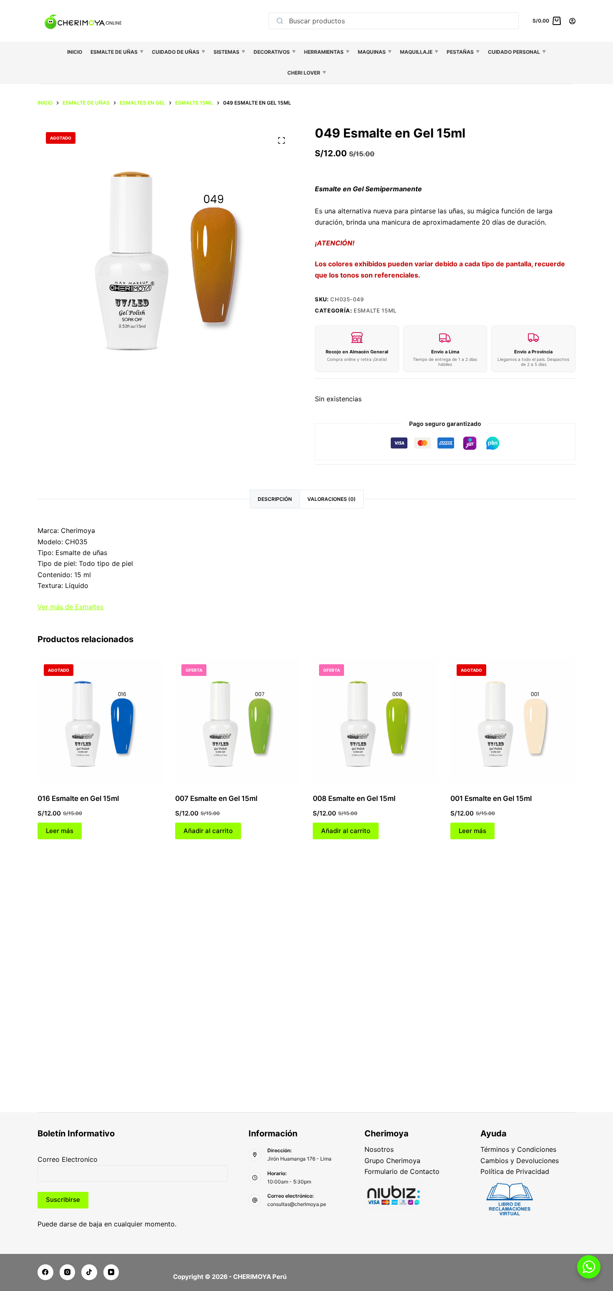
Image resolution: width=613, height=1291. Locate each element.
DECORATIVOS (275, 52)
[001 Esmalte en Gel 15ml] (512, 720)
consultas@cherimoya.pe (296, 1204)
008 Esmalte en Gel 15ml (354, 798)
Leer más (59, 831)
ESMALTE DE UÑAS (116, 52)
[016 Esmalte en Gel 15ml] (100, 720)
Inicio (74, 52)
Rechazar (84, 1260)
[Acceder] (572, 21)
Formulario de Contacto (402, 1171)
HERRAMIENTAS (326, 52)
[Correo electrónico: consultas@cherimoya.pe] (255, 1200)
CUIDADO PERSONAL (517, 52)
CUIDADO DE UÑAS (178, 52)
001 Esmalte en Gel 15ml (491, 798)
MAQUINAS (375, 52)
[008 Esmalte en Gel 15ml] (375, 720)
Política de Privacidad (514, 1171)
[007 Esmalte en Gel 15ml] (237, 720)
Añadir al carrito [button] (208, 831)
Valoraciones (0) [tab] (331, 499)
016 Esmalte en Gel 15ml (78, 798)
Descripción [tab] (275, 499)
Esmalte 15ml (375, 310)
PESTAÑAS (463, 52)
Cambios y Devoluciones (519, 1160)
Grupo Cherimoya (392, 1160)
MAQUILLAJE (419, 52)
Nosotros (379, 1149)
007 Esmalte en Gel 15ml (216, 798)
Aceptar (41, 1260)
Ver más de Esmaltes (70, 607)
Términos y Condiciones (518, 1149)
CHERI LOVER (306, 73)
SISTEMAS (229, 52)
